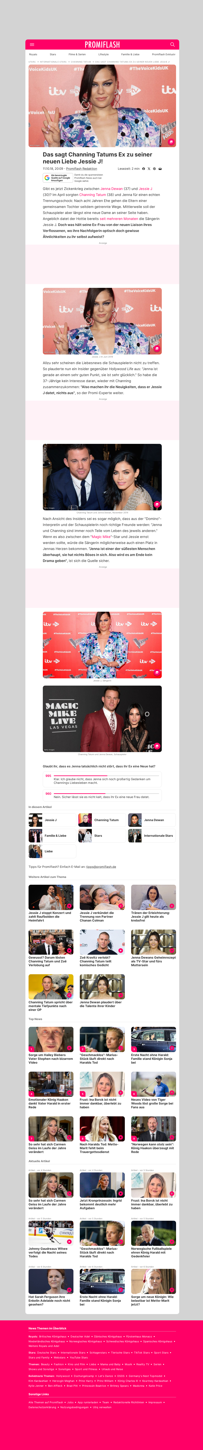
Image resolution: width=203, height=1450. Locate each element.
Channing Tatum (92, 195)
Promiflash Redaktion (81, 169)
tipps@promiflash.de (101, 867)
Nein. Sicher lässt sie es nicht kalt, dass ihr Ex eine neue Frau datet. (101, 797)
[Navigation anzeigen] (32, 44)
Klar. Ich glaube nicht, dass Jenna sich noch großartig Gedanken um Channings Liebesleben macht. (102, 781)
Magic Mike (101, 537)
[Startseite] (102, 44)
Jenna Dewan (111, 189)
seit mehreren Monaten (119, 219)
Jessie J (145, 189)
